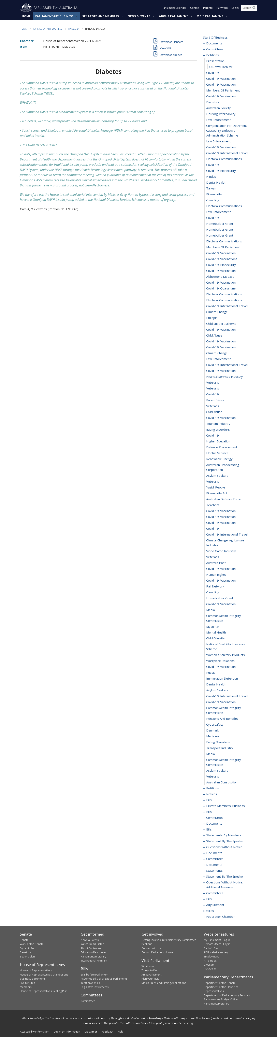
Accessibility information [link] (34, 1031)
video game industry (221, 551)
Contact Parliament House (157, 952)
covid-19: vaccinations (221, 259)
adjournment (215, 905)
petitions (212, 55)
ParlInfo (208, 8)
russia (210, 672)
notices (211, 794)
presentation (215, 61)
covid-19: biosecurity (221, 171)
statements (214, 870)
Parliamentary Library (93, 956)
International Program (94, 960)
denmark (212, 730)
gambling (212, 200)
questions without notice (224, 847)
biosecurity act (216, 493)
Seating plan (27, 956)
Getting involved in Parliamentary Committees (169, 940)
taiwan (211, 188)
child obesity (215, 638)
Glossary (209, 964)
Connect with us (151, 948)
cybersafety (214, 724)
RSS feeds (210, 969)
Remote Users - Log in (217, 944)
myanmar (212, 626)
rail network (215, 586)
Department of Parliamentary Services (227, 995)
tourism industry (218, 424)
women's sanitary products (225, 655)
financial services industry (224, 376)
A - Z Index (210, 960)
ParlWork (222, 8)
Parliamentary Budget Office (221, 999)
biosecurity (214, 194)
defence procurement (221, 447)
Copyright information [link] (67, 1031)
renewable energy (219, 459)
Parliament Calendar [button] (174, 8)
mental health (216, 632)
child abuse (214, 335)
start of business (215, 37)
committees (214, 49)
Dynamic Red (27, 948)
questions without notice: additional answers (224, 884)
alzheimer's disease (220, 276)
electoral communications (224, 159)
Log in (235, 8)
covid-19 (212, 73)
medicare (212, 736)
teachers (212, 505)
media (210, 610)
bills (209, 800)
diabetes (212, 102)
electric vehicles (217, 453)
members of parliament (223, 90)
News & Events (139, 16)
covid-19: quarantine (221, 288)
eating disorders (218, 429)
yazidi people (215, 487)
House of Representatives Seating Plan (44, 991)
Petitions (147, 944)
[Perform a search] (254, 8)
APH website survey (216, 952)
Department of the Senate (220, 983)
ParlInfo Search (213, 948)
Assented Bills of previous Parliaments (104, 978)
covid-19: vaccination (221, 78)
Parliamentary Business (54, 16)
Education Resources (93, 952)
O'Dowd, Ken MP (221, 67)
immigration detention (222, 678)
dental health (215, 182)
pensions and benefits (222, 718)
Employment (211, 956)
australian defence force (223, 499)
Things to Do (149, 970)
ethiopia (211, 318)
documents (214, 43)
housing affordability (220, 114)
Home (26, 16)
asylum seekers (217, 475)
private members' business (225, 806)
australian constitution (221, 782)
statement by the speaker (225, 841)
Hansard (73, 28)
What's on (148, 966)
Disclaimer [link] (91, 1031)
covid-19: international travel (227, 153)
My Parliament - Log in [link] (217, 940)
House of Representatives (36, 970)
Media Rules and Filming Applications (164, 983)
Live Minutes (27, 983)
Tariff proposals (90, 983)
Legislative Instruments (95, 987)
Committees (88, 1001)
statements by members (224, 835)
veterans (212, 382)
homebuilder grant (219, 224)
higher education (218, 441)
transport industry (219, 748)
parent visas (215, 400)
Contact (194, 8)
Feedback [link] (107, 1031)
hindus (211, 176)
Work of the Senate (32, 944)
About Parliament (173, 16)
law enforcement (218, 120)
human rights (216, 574)
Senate (24, 940)
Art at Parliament (151, 974)
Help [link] (120, 1031)
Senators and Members (100, 16)
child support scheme (221, 324)
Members (26, 987)
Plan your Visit (150, 978)
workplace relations (220, 661)
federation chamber (220, 916)
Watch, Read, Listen (92, 944)
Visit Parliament (210, 16)
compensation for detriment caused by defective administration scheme (226, 130)
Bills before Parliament (94, 974)
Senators (25, 952)
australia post (216, 563)
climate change (217, 312)
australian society (218, 108)
